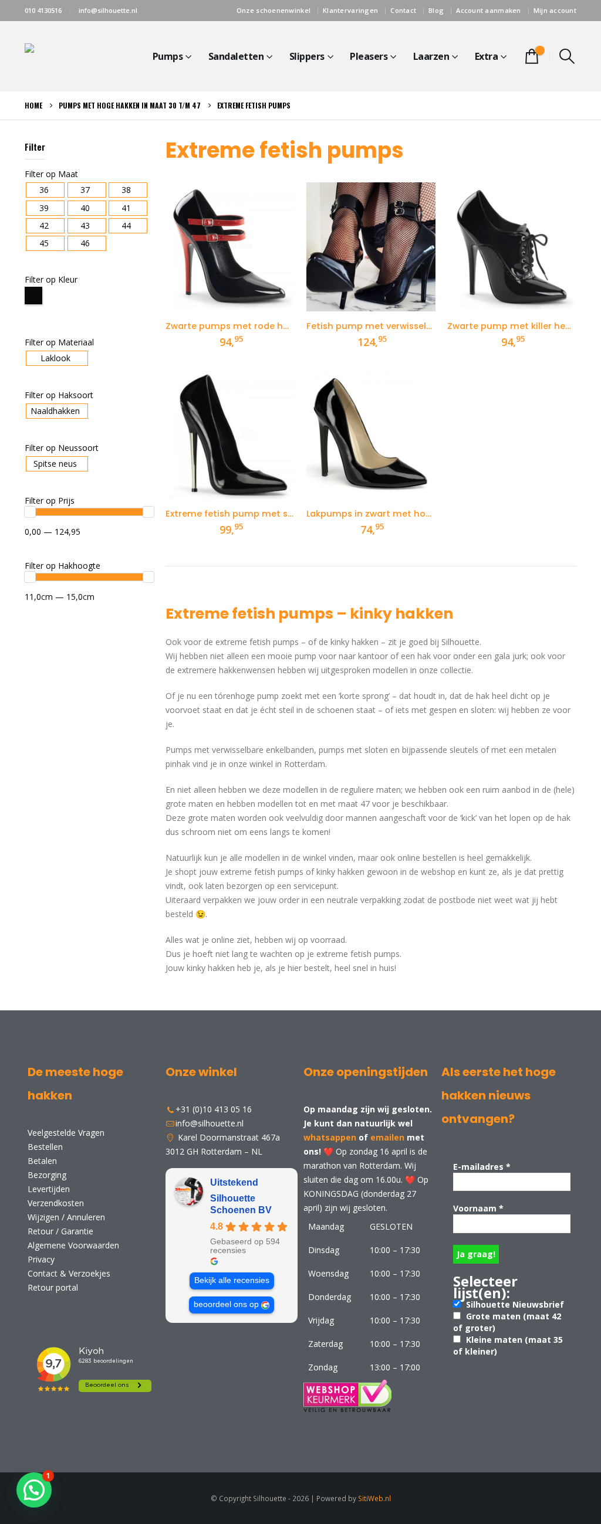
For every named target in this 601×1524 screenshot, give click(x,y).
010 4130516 (43, 10)
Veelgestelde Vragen (66, 1132)
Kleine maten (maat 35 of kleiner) (508, 1345)
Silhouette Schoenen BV (241, 1204)
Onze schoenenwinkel (273, 10)
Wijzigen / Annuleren (66, 1217)
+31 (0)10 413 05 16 (213, 1109)
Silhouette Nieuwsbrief (514, 1304)
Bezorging (47, 1174)
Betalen (42, 1160)
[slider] (30, 512)
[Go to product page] (230, 246)
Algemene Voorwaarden (73, 1245)
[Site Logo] (72, 56)
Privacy (41, 1259)
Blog (436, 10)
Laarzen (431, 56)
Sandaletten (236, 56)
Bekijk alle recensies (231, 1280)
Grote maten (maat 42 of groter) (507, 1322)
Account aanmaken (488, 10)
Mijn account (555, 10)
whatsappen (329, 1137)
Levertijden (49, 1188)
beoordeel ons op (226, 1304)
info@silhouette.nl (108, 10)
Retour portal (53, 1287)
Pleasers (368, 56)
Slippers (307, 56)
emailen (387, 1137)
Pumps (168, 56)
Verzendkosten (56, 1203)
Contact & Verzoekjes (69, 1273)
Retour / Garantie (60, 1231)
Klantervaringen (350, 10)
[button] (567, 56)
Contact (403, 10)
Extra (486, 56)
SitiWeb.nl (374, 1498)
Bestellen (45, 1146)
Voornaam (478, 1208)
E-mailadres (482, 1166)
